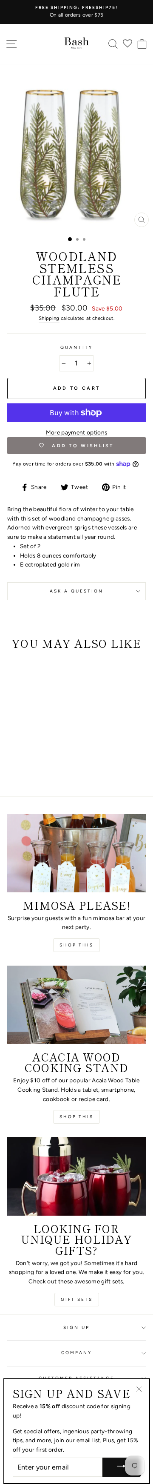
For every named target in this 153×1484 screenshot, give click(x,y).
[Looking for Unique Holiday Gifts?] (76, 1176)
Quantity (76, 347)
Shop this (77, 945)
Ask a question (77, 591)
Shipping (49, 318)
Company (76, 1352)
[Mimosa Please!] (76, 853)
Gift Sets (77, 1299)
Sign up (76, 1327)
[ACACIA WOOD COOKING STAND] (76, 1005)
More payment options (77, 432)
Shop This (77, 1116)
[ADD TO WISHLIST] (17, 672)
